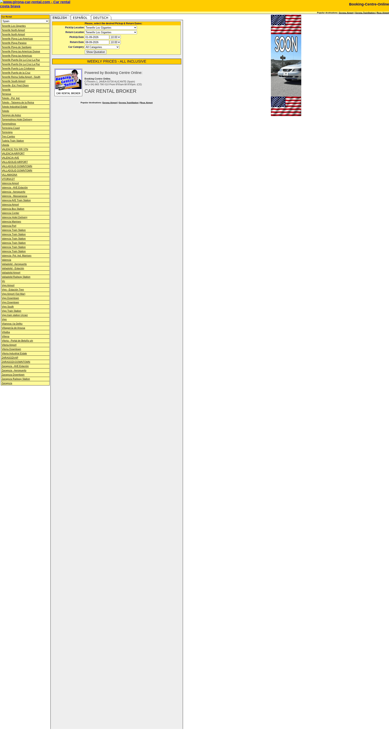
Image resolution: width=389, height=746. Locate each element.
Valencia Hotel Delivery (14, 217)
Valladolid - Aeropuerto (14, 264)
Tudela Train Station (13, 140)
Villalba (6, 332)
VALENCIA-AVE (10, 157)
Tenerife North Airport (13, 30)
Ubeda (5, 145)
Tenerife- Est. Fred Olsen (15, 85)
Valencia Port (9, 225)
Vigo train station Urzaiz (15, 315)
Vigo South (8, 306)
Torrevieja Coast (11, 128)
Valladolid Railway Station (16, 276)
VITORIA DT (8, 179)
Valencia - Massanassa (14, 196)
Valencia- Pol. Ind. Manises (16, 255)
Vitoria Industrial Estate (14, 353)
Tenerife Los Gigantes (14, 26)
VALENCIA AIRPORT (13, 153)
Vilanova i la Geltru (12, 323)
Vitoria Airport (9, 345)
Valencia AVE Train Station (16, 200)
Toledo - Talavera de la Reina (18, 102)
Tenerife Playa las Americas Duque (21, 51)
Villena (5, 336)
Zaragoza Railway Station (16, 379)
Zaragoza (7, 383)
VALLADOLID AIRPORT (15, 162)
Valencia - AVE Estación (15, 187)
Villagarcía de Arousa (13, 328)
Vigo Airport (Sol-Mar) (13, 293)
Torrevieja (7, 132)
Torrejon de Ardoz (11, 115)
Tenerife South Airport (13, 81)
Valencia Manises (11, 221)
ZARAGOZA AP (10, 357)
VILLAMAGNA (9, 174)
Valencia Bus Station (13, 208)
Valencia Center (10, 213)
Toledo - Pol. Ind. (11, 98)
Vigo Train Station (11, 310)
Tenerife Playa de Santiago (16, 47)
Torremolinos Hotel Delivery (17, 119)
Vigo (4, 319)
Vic (3, 281)
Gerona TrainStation (365, 13)
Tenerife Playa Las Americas (17, 38)
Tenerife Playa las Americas (17, 55)
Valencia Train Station (14, 230)
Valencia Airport (10, 183)
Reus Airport (383, 13)
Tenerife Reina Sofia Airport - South (21, 77)
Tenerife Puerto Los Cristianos (18, 68)
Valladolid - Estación (13, 268)
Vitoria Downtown (11, 349)
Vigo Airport (8, 285)
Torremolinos (9, 123)
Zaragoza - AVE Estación (15, 366)
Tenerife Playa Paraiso (14, 43)
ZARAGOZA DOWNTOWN (16, 362)
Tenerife (6, 89)
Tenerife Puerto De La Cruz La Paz (21, 60)
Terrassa (6, 94)
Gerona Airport (346, 13)
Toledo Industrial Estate (14, 106)
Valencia (6, 259)
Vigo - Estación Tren (13, 289)
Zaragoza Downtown (13, 374)
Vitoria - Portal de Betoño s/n (17, 340)
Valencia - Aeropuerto (13, 191)
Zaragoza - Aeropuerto (14, 370)
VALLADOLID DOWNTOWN (17, 166)
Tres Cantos (8, 136)
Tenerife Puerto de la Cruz (16, 72)
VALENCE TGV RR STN (15, 149)
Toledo (5, 111)
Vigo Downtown (10, 298)
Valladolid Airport (11, 272)
